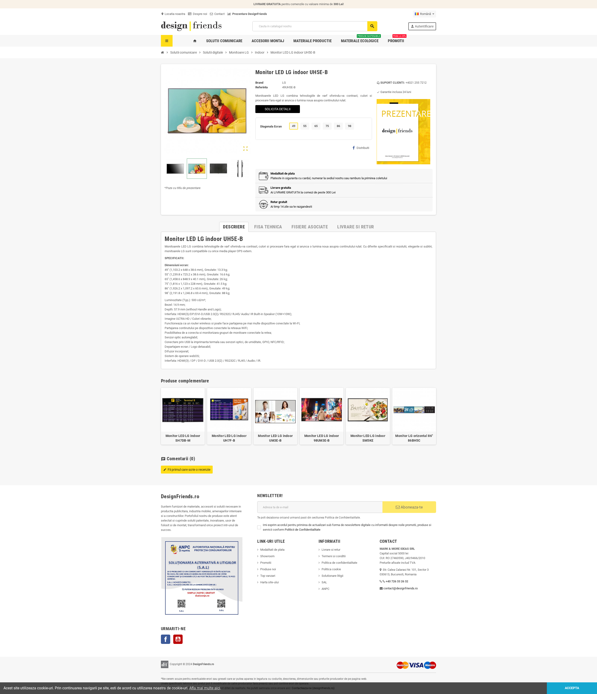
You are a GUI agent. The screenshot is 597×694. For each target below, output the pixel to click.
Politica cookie (331, 569)
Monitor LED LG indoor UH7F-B (229, 438)
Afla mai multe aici (204, 688)
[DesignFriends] (191, 26)
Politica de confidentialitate (339, 562)
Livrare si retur (331, 549)
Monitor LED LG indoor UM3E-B (275, 438)
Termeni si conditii (334, 556)
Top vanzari (267, 575)
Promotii (265, 562)
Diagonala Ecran (271, 126)
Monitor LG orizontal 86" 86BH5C (414, 438)
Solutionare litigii (332, 575)
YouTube (178, 639)
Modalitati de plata (272, 549)
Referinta (261, 87)
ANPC (325, 589)
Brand (259, 82)
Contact (219, 14)
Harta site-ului (269, 582)
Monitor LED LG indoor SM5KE (368, 438)
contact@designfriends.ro (400, 588)
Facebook (165, 639)
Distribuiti (363, 148)
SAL (324, 582)
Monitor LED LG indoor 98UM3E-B (321, 438)
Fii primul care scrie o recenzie (186, 469)
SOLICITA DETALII (278, 109)
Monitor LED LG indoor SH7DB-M (183, 438)
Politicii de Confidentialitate (302, 529)
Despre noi (199, 14)
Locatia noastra (173, 14)
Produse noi (268, 569)
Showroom (267, 556)
